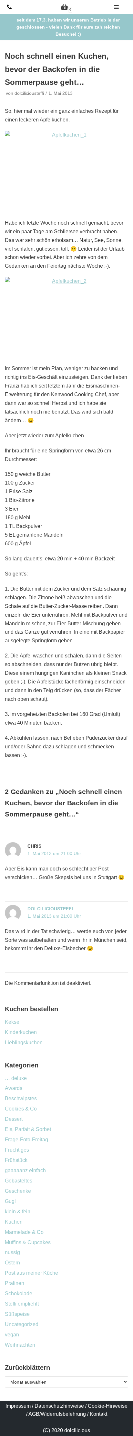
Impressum (18, 1406)
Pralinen (14, 1283)
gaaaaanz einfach (25, 1170)
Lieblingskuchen (24, 1042)
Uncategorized (21, 1324)
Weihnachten (20, 1345)
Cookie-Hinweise (108, 1406)
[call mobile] (9, 7)
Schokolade (18, 1293)
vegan (12, 1334)
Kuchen (14, 1222)
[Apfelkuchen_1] (66, 171)
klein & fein (17, 1211)
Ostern (12, 1262)
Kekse (12, 1022)
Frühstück (16, 1160)
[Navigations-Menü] (116, 7)
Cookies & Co (21, 1108)
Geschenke (18, 1191)
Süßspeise (17, 1314)
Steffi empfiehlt (22, 1304)
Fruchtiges (17, 1150)
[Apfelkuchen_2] (66, 317)
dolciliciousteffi (29, 93)
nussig (12, 1252)
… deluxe (16, 1078)
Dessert (14, 1119)
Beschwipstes (21, 1098)
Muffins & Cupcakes (28, 1242)
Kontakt (98, 1414)
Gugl (10, 1201)
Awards (13, 1088)
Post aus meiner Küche (31, 1273)
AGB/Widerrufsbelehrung (57, 1414)
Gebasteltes (18, 1180)
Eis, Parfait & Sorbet (28, 1129)
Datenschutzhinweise (59, 1406)
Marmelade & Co (24, 1232)
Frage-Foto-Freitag (26, 1139)
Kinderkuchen (21, 1032)
